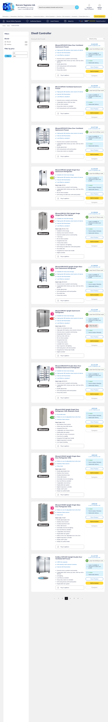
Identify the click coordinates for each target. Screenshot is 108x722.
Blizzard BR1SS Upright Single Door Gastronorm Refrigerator (67, 170)
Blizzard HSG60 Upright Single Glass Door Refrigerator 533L (67, 506)
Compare (94, 76)
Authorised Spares (35, 21)
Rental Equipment (99, 16)
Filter (8, 56)
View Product (94, 67)
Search (77, 7)
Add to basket (94, 71)
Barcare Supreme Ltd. (25, 5)
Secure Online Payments (13, 21)
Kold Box (9, 44)
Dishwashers (6, 16)
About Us (71, 21)
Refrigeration (28, 16)
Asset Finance (54, 21)
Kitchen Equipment (50, 16)
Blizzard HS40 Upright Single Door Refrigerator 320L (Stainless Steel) (67, 410)
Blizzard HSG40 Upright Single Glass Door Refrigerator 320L (67, 457)
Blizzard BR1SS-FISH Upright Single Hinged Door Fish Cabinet (67, 214)
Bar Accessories (66, 16)
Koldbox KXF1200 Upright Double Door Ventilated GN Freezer (68, 558)
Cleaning (59, 16)
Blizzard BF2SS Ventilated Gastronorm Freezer (68, 87)
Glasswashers (13, 16)
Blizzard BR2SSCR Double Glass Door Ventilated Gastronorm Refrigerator (68, 366)
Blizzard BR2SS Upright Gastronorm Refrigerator (67, 311)
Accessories (74, 16)
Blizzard (9, 42)
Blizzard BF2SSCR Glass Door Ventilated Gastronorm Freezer (69, 129)
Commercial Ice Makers (38, 16)
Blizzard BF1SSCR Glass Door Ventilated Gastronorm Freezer (69, 46)
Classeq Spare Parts (83, 16)
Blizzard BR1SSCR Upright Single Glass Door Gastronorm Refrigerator (68, 267)
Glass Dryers (21, 16)
